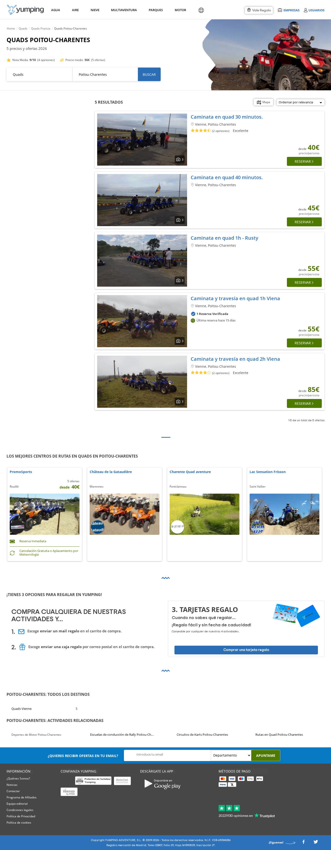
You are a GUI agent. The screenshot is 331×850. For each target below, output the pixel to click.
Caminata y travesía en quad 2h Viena (235, 359)
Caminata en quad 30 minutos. (227, 117)
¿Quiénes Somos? (18, 778)
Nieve (95, 10)
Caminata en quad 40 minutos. (227, 177)
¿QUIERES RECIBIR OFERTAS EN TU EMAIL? (83, 755)
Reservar (303, 161)
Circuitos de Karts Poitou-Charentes (202, 734)
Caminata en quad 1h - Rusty (224, 238)
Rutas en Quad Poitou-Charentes (279, 734)
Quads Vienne (21, 708)
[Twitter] (315, 843)
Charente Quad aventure (190, 472)
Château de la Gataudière (111, 472)
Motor (180, 10)
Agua (55, 10)
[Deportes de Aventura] (25, 10)
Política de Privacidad (21, 816)
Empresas (291, 10)
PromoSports (21, 472)
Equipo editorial (17, 804)
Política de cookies (19, 822)
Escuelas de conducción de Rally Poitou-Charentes (122, 734)
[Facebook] (303, 843)
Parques (155, 10)
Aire (75, 10)
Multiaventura (123, 10)
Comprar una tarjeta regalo (246, 650)
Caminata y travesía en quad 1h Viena (235, 298)
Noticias (12, 785)
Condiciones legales (20, 810)
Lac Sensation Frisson (268, 472)
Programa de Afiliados (22, 797)
